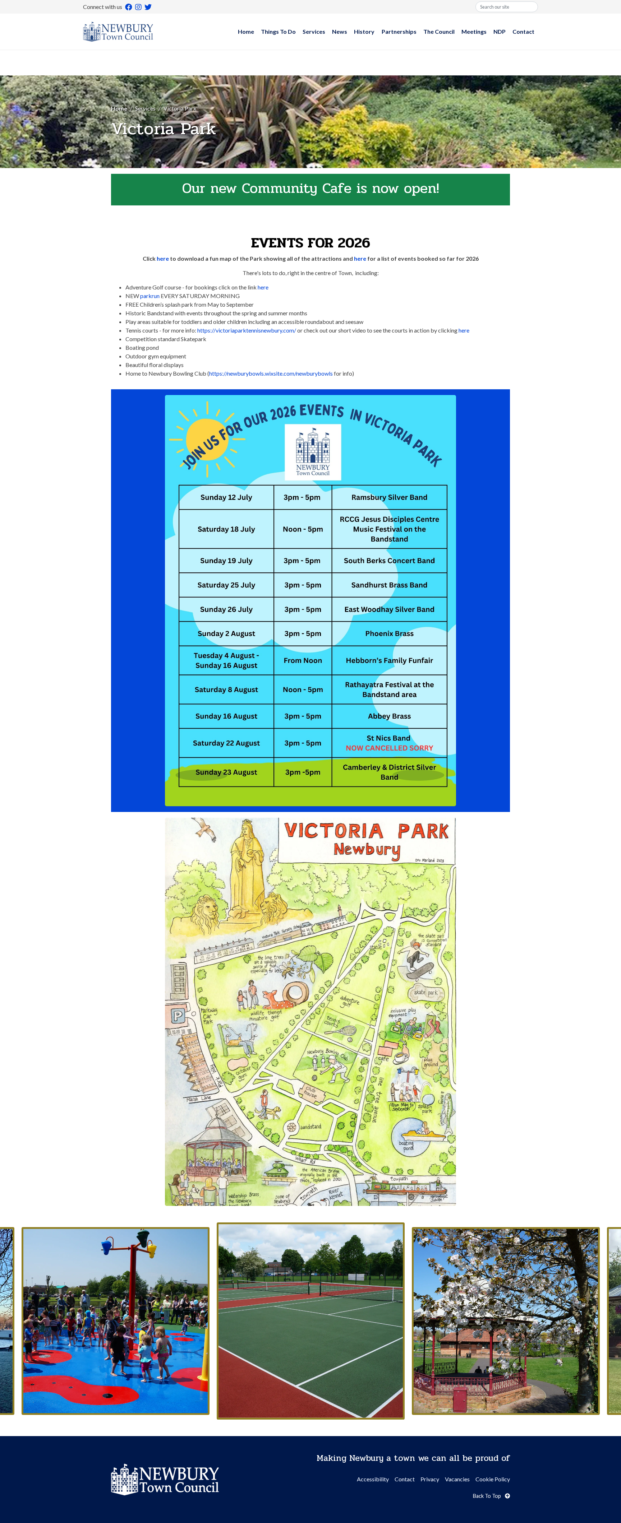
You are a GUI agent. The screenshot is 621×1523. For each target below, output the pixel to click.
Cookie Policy (492, 1479)
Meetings (474, 31)
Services (314, 31)
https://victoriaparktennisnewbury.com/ (246, 330)
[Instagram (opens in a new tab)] (138, 7)
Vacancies (457, 1479)
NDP (499, 31)
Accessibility (373, 1479)
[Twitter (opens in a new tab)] (148, 7)
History (364, 31)
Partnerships (399, 31)
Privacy (429, 1479)
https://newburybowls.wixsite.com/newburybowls (271, 373)
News (339, 31)
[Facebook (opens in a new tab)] (128, 7)
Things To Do (278, 31)
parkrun (150, 295)
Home (246, 31)
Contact (523, 31)
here (163, 258)
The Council (439, 31)
